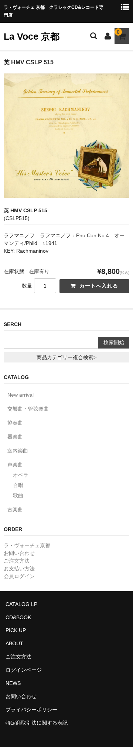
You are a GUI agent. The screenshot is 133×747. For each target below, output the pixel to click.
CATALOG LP (21, 604)
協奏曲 (15, 423)
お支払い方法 (19, 568)
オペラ (20, 475)
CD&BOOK (18, 617)
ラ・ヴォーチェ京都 (27, 545)
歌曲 (18, 495)
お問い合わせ (19, 553)
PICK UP (16, 630)
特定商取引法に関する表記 (37, 723)
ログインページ (24, 670)
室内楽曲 (17, 451)
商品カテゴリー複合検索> (66, 357)
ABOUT (14, 643)
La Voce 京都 (31, 36)
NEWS (13, 683)
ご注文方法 (17, 561)
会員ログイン (19, 576)
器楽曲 (15, 437)
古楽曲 (15, 509)
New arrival (20, 395)
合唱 (18, 485)
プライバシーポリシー (31, 709)
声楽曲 (15, 465)
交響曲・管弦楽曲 (28, 409)
